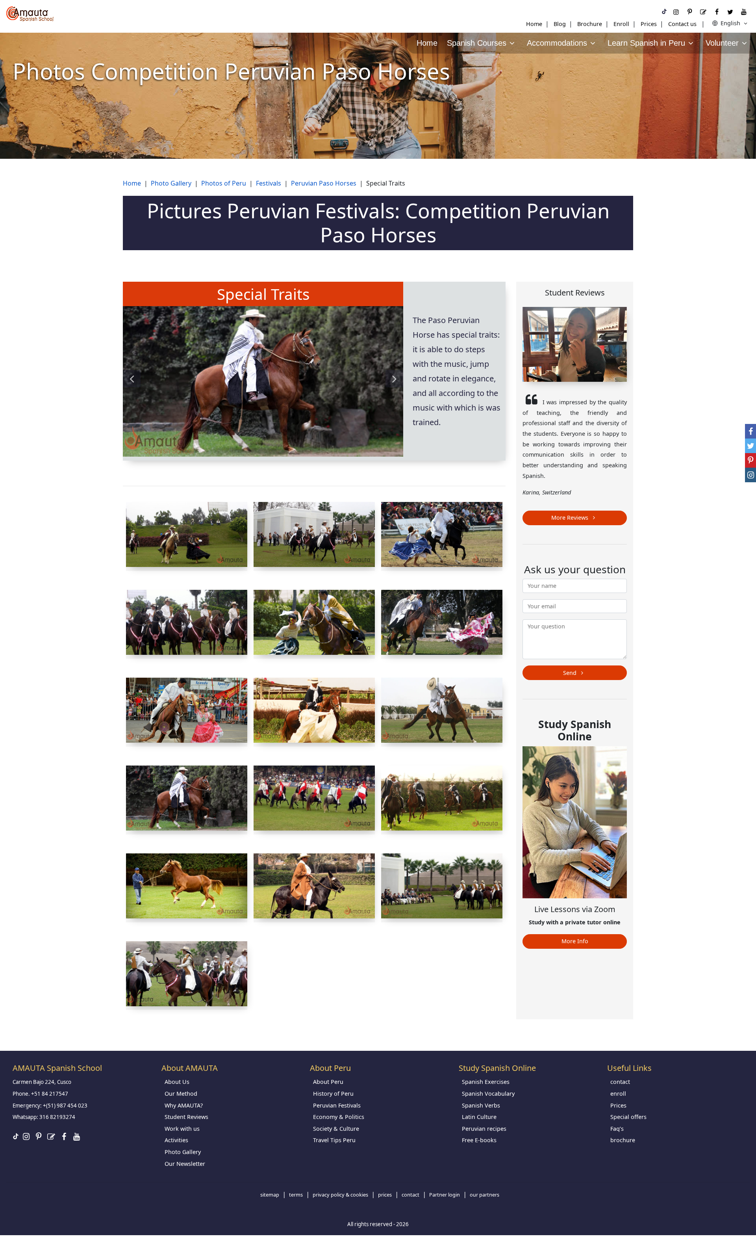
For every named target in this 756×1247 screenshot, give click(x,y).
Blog (560, 24)
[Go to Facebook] (717, 12)
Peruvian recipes (484, 1128)
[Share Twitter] (750, 446)
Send (570, 672)
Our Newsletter (185, 1163)
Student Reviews (186, 1117)
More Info (574, 941)
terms (296, 1194)
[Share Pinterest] (750, 460)
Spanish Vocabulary (488, 1093)
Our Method (181, 1093)
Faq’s (617, 1128)
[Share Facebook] (750, 431)
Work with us (182, 1128)
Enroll (621, 24)
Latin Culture (479, 1117)
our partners (484, 1194)
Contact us (682, 24)
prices (385, 1194)
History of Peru (333, 1093)
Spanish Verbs (481, 1105)
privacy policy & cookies (340, 1194)
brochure (622, 1140)
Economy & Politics (338, 1117)
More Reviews (570, 517)
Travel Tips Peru (334, 1140)
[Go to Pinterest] (689, 12)
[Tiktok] (664, 12)
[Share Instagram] (750, 475)
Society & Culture (336, 1128)
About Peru (328, 1081)
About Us (177, 1081)
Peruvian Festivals (337, 1105)
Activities (176, 1140)
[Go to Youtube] (744, 12)
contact (620, 1081)
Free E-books (479, 1140)
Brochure (589, 24)
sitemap (269, 1194)
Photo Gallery (183, 1152)
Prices (649, 24)
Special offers (628, 1117)
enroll (618, 1093)
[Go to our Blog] (703, 12)
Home (534, 24)
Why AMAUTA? (184, 1105)
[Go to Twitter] (730, 12)
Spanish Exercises (486, 1081)
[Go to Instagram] (676, 12)
